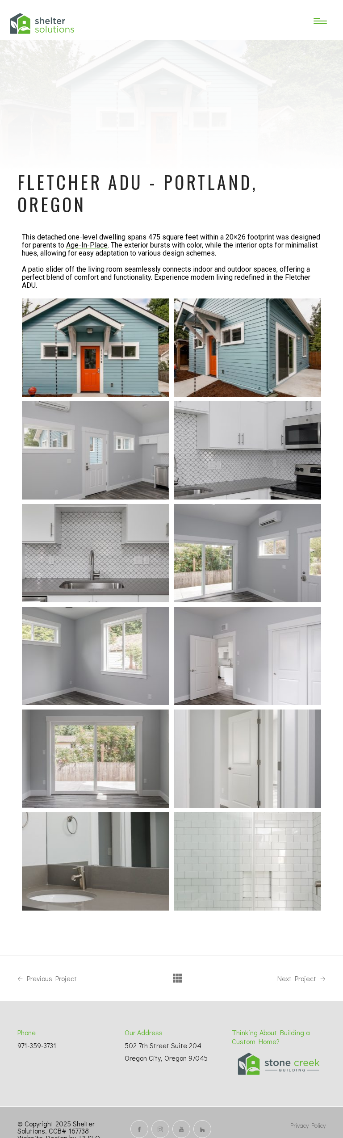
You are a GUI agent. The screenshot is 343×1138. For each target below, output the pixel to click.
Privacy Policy (308, 1125)
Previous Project (51, 978)
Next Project (297, 978)
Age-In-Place (87, 245)
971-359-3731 (36, 1045)
